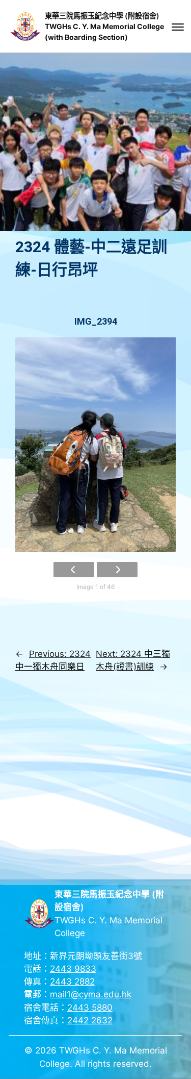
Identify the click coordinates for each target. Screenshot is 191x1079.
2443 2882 (72, 981)
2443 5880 (90, 1007)
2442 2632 (90, 1020)
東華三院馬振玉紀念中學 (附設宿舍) (102, 15)
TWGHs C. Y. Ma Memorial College (104, 26)
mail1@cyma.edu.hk (90, 994)
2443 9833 (73, 969)
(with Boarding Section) (86, 37)
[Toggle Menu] (178, 27)
